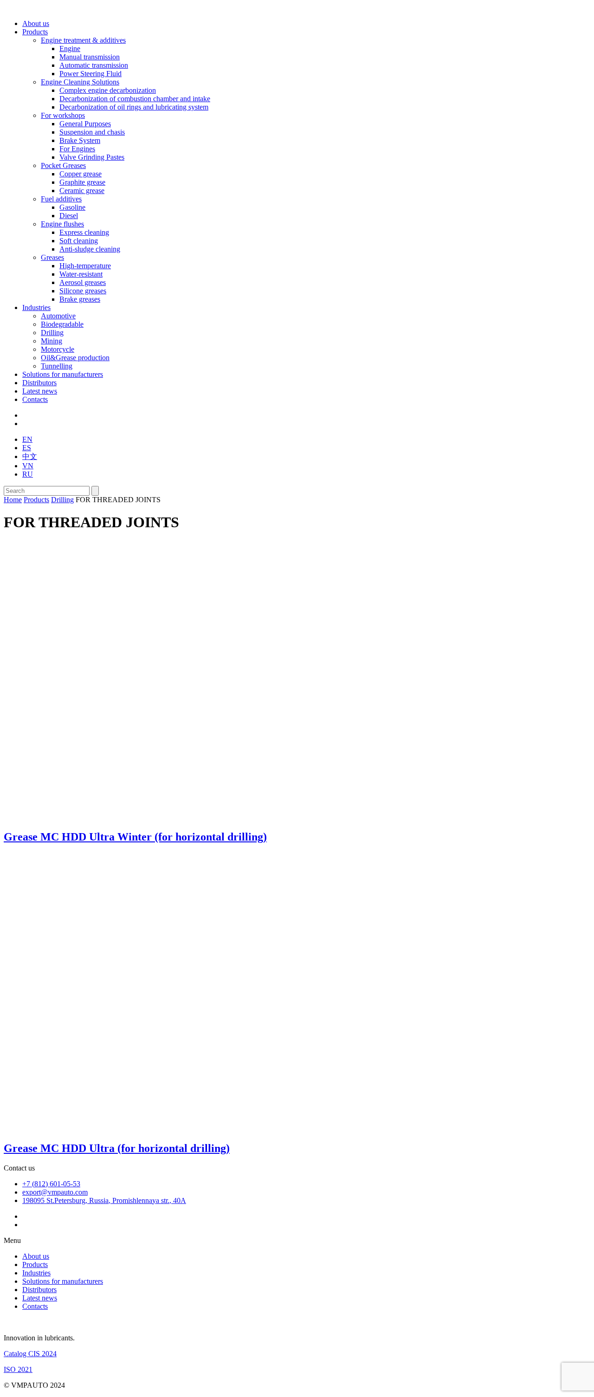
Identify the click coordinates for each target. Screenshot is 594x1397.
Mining (51, 341)
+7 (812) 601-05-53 (51, 1184)
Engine (69, 48)
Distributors (39, 383)
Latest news (39, 391)
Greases (52, 257)
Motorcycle (57, 349)
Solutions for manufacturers (62, 374)
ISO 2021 (18, 1369)
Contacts (35, 399)
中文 (29, 456)
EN (27, 439)
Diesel (68, 216)
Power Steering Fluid (90, 74)
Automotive (58, 316)
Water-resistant (81, 274)
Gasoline (72, 207)
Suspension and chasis (92, 132)
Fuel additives (61, 199)
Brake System (79, 140)
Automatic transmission (93, 65)
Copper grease (80, 174)
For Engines (77, 149)
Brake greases (79, 299)
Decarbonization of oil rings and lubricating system (133, 107)
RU (27, 474)
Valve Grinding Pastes (91, 157)
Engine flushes (62, 224)
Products (35, 32)
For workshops (63, 115)
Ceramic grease (81, 190)
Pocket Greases (63, 165)
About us (35, 23)
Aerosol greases (82, 282)
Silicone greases (82, 291)
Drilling (52, 332)
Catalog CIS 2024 (30, 1354)
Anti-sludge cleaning (89, 249)
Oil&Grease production (75, 358)
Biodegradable (62, 324)
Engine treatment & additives (83, 40)
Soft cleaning (78, 241)
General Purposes (85, 124)
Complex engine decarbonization (107, 90)
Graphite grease (82, 182)
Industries (36, 307)
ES (26, 448)
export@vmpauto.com (55, 1192)
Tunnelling (56, 366)
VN (27, 466)
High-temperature (85, 266)
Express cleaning (84, 232)
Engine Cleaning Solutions (80, 82)
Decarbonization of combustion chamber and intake (134, 99)
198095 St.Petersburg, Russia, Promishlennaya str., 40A (104, 1200)
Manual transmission (89, 57)
